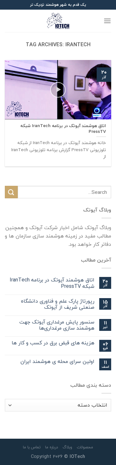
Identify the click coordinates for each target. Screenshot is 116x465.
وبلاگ (67, 447)
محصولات (85, 447)
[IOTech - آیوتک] (58, 21)
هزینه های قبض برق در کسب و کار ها (53, 343)
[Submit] (11, 192)
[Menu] (107, 21)
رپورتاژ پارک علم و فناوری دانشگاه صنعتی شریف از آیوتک (57, 304)
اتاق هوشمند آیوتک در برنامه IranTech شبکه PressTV (52, 283)
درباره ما (51, 447)
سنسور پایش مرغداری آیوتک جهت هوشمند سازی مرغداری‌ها (56, 325)
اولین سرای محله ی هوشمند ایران (57, 362)
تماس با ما (32, 447)
